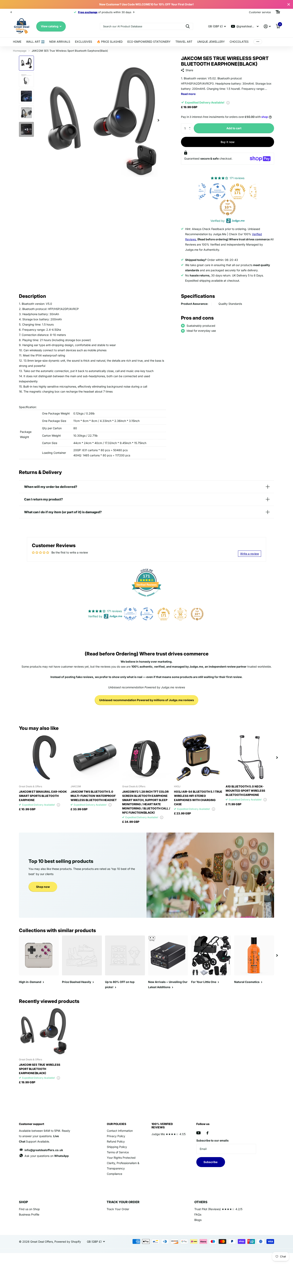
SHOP (23, 1202)
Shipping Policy (117, 1147)
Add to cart (233, 128)
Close (288, 4)
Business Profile (29, 1214)
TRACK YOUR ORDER (123, 1202)
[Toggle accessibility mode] (278, 12)
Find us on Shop (29, 1209)
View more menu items (257, 41)
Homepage (20, 50)
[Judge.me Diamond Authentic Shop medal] (130, 614)
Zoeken (187, 26)
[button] (190, 124)
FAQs (197, 1214)
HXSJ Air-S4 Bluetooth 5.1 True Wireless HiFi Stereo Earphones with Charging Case (198, 798)
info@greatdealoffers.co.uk (44, 1150)
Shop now (43, 886)
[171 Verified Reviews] (146, 598)
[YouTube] (198, 1132)
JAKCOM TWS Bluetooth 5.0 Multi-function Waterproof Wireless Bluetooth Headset (94, 796)
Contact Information (120, 1130)
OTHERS (200, 1202)
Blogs (198, 1220)
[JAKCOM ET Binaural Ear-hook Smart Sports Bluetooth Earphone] (43, 757)
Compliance (114, 1173)
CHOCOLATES (239, 41)
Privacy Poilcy (116, 1136)
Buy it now (228, 142)
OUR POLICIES (116, 1124)
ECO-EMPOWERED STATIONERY (149, 41)
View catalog (50, 26)
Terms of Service (118, 1152)
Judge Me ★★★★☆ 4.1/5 (168, 1134)
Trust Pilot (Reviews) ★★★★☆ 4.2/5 (218, 1209)
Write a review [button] (249, 553)
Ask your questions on (47, 1155)
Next (73, 12)
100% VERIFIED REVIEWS (162, 1125)
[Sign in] (267, 26)
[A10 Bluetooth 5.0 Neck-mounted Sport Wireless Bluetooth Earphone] (250, 757)
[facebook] (207, 1133)
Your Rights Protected (121, 1157)
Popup (228, 102)
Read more (188, 94)
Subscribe (211, 1162)
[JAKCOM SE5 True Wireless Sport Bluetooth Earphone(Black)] (43, 1030)
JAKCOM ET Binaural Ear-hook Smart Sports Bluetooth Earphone (43, 796)
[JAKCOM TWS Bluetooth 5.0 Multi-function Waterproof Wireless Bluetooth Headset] (95, 757)
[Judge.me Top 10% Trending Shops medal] (208, 207)
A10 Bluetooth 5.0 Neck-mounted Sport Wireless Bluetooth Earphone (245, 790)
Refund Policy (116, 1141)
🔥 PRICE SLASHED (110, 41)
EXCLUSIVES (83, 41)
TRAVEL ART (183, 41)
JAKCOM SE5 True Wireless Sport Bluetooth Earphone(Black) (39, 1069)
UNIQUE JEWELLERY (211, 41)
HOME (17, 41)
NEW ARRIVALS (59, 41)
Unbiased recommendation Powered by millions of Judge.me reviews (146, 700)
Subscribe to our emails (212, 1140)
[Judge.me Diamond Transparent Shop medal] (147, 614)
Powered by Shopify (67, 1241)
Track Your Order (118, 1209)
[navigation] (11, 12)
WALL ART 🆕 (35, 41)
